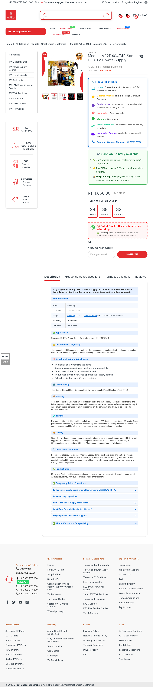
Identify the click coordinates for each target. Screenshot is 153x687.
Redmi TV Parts (14, 659)
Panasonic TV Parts (16, 645)
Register (138, 2)
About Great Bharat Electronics (57, 632)
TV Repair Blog (55, 660)
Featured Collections (129, 649)
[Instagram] (27, 603)
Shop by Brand (54, 574)
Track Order (125, 565)
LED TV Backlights (92, 582)
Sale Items (124, 659)
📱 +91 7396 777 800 (27, 578)
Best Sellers (125, 645)
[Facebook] (7, 603)
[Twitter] (14, 603)
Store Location (54, 646)
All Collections (126, 654)
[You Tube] (20, 603)
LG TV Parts (12, 635)
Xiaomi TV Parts (14, 654)
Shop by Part (54, 579)
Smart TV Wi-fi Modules (95, 594)
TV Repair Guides (56, 599)
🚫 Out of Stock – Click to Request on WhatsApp (119, 228)
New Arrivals (125, 640)
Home (50, 565)
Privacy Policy (126, 602)
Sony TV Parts (13, 640)
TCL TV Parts (13, 649)
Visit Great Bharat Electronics (79, 684)
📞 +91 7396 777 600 (27, 586)
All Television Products (130, 631)
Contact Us (125, 574)
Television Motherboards (96, 565)
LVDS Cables (90, 603)
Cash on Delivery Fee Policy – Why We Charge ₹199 (60, 586)
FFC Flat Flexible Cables (95, 608)
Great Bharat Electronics (28, 684)
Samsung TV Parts (15, 631)
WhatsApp (23, 582)
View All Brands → (15, 668)
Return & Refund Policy (131, 588)
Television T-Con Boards (96, 577)
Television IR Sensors (94, 599)
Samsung (92, 52)
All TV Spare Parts (128, 635)
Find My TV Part (55, 569)
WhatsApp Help (55, 611)
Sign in (127, 2)
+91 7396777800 (133, 142)
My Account (125, 607)
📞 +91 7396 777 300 (27, 593)
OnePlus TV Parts (15, 663)
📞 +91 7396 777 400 (27, 590)
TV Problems (54, 594)
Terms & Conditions (129, 597)
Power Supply (90, 315)
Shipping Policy (127, 583)
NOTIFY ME (132, 254)
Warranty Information (129, 593)
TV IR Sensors (90, 613)
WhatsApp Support (129, 569)
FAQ (121, 579)
